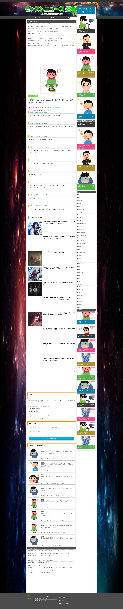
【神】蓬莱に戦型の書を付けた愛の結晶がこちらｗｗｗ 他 (40, 560)
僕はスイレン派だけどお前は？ (34, 33)
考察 (54, 471)
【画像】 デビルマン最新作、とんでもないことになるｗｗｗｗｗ (42, 43)
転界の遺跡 (58, 471)
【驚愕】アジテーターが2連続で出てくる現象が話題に (39, 562)
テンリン (54, 520)
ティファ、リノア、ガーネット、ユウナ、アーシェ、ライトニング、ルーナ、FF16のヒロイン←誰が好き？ (51, 35)
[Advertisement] (51, 56)
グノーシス (51, 483)
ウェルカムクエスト (60, 495)
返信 (46, 398)
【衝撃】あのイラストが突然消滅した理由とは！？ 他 (39, 558)
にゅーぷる (62, 600)
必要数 (56, 545)
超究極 (62, 483)
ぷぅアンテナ (62, 602)
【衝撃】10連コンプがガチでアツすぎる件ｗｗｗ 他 (39, 555)
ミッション (60, 458)
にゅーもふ (62, 599)
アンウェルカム (52, 495)
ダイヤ (50, 545)
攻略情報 (56, 483)
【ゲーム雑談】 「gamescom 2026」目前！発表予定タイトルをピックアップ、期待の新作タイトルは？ (50, 26)
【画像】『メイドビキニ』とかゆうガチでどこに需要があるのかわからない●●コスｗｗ (47, 38)
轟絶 (60, 545)
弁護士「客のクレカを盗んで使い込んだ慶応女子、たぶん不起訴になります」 (44, 31)
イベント (51, 458)
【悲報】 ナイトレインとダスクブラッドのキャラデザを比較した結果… (43, 28)
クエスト (44, 458)
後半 (58, 508)
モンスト (51, 471)
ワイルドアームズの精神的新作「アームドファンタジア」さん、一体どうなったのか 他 (47, 550)
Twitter (30, 598)
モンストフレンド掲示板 (64, 603)
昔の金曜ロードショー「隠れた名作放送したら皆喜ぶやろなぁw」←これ (43, 23)
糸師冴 (61, 532)
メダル (53, 545)
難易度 (61, 508)
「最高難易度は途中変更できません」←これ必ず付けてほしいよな (42, 40)
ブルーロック (52, 532)
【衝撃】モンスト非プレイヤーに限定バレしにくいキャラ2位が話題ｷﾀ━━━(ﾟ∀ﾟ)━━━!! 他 (48, 553)
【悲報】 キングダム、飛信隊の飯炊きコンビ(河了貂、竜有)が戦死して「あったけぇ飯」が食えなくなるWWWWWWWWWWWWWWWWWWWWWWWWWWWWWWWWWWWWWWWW (68, 45)
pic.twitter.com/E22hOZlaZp (54, 107)
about (30, 595)
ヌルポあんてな (63, 597)
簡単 (59, 483)
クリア (50, 520)
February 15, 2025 (47, 110)
